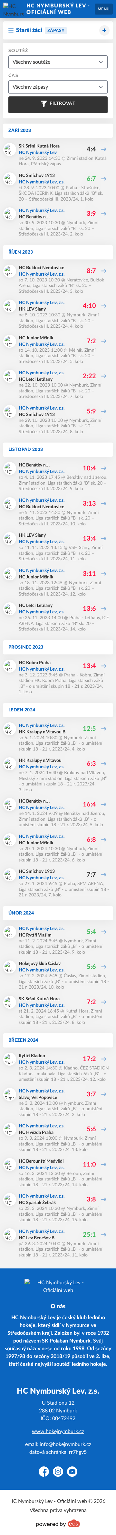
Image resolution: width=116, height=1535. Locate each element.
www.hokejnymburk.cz (58, 1431)
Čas (13, 75)
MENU (104, 9)
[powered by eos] (58, 1523)
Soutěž (18, 51)
